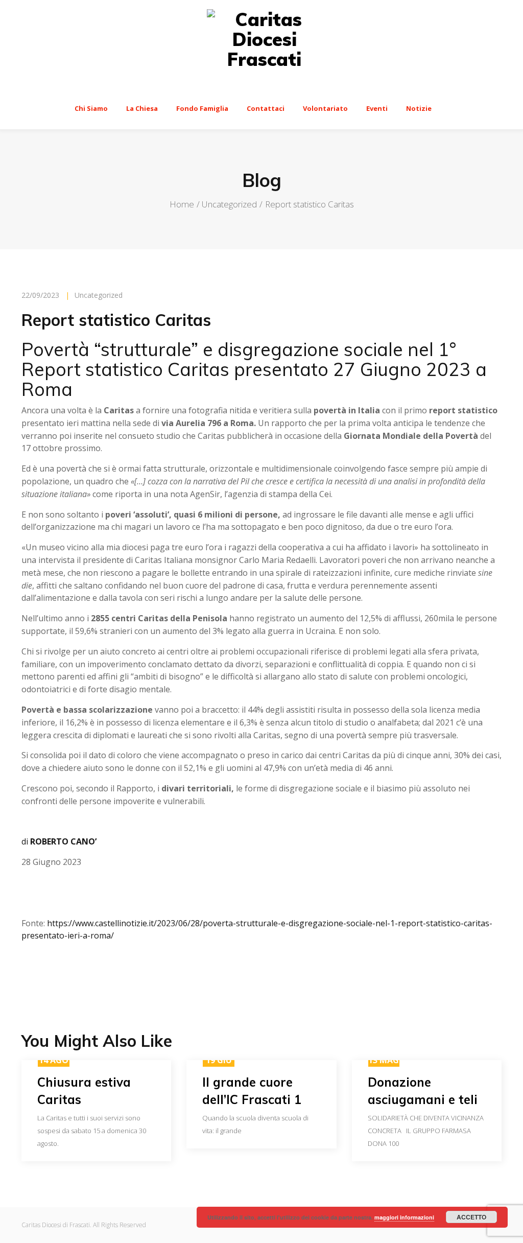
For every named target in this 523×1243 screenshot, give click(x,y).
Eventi (377, 108)
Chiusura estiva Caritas (84, 1090)
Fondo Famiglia (202, 108)
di (59, 841)
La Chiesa (142, 108)
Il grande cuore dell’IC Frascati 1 (251, 1090)
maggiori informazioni (404, 1217)
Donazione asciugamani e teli (423, 1090)
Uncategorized (229, 204)
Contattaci (265, 108)
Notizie (419, 108)
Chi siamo (91, 108)
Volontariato (325, 108)
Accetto (471, 1217)
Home (182, 204)
